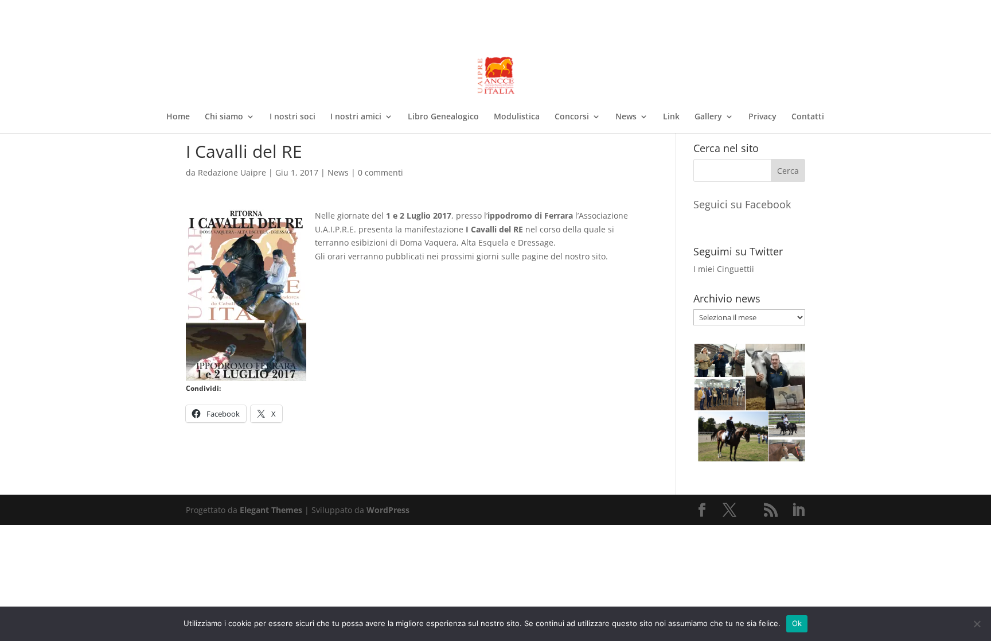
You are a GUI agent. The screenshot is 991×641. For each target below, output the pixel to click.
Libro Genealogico (443, 117)
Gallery (708, 117)
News (626, 117)
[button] (718, 360)
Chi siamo (224, 117)
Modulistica (517, 117)
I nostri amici (355, 117)
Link (671, 117)
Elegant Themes (271, 509)
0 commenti (380, 172)
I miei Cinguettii (723, 268)
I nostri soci (292, 117)
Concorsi (572, 117)
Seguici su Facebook (742, 204)
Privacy (762, 117)
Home (178, 117)
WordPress (387, 509)
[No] (976, 624)
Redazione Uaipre (232, 172)
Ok (797, 623)
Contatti (807, 117)
